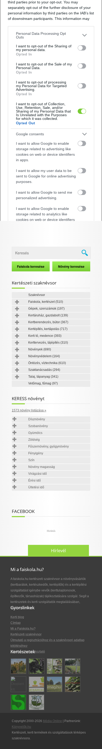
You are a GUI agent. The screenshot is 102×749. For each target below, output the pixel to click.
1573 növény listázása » (29, 410)
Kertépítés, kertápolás (47, 329)
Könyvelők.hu (21, 727)
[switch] (82, 48)
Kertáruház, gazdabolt (48, 315)
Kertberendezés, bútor (48, 322)
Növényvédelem (44, 356)
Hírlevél (58, 551)
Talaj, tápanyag (43, 376)
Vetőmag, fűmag (43, 383)
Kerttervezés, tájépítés (48, 342)
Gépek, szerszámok (46, 308)
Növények (39, 349)
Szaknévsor (36, 295)
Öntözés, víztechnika (47, 363)
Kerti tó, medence (44, 336)
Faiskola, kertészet (45, 302)
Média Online (52, 721)
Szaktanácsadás (44, 370)
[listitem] (51, 35)
